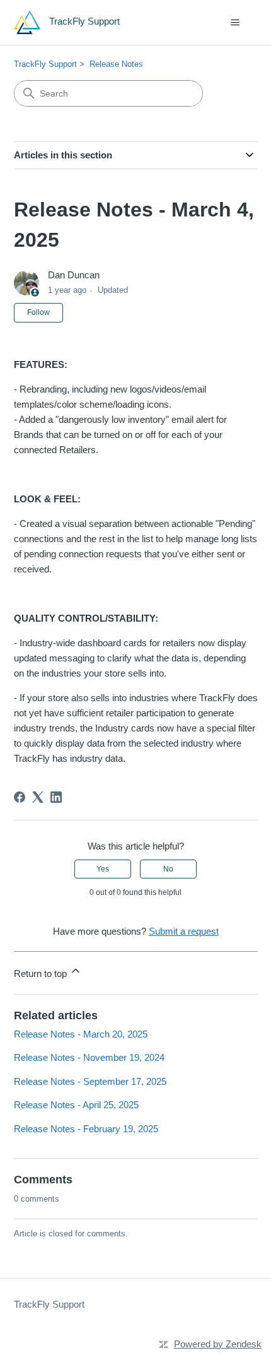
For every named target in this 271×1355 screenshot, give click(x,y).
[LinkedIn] (56, 797)
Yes (102, 869)
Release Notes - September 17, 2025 (90, 1081)
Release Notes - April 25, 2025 (76, 1104)
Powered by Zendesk (218, 1344)
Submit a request (184, 931)
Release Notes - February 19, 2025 (86, 1128)
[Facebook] (19, 797)
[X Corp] (37, 797)
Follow (38, 312)
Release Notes (116, 64)
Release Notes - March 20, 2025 (80, 1034)
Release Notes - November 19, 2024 (89, 1057)
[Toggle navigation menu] (235, 23)
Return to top (41, 973)
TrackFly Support (45, 64)
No (168, 869)
